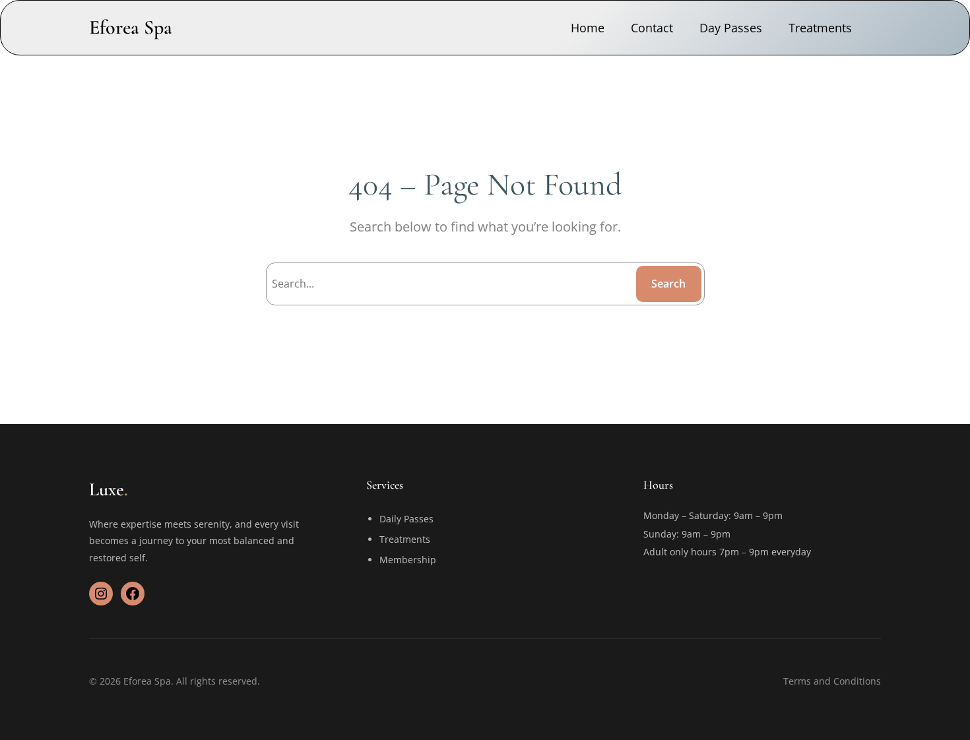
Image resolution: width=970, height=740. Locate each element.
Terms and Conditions (832, 681)
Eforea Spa (130, 27)
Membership (407, 559)
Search (668, 283)
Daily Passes (406, 518)
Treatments (404, 539)
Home (587, 28)
